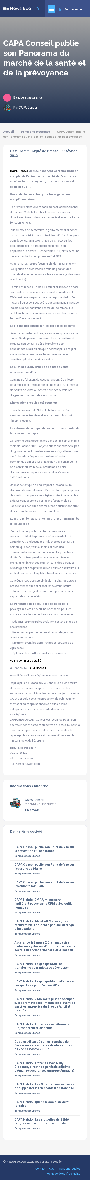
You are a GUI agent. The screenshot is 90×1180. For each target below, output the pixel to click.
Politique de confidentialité (63, 1173)
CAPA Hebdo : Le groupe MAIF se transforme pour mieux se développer (41, 965)
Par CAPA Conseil (25, 107)
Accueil (8, 131)
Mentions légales (69, 1168)
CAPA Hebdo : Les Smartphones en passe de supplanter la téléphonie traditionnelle (44, 1086)
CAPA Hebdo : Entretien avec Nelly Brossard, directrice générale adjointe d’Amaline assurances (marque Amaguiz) (44, 1066)
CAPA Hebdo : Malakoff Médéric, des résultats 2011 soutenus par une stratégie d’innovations (44, 924)
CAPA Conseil (19, 171)
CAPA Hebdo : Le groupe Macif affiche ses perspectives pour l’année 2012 (44, 983)
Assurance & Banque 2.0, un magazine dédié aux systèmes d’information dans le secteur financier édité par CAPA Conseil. (44, 946)
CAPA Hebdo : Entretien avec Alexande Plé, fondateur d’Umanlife (41, 1026)
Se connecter (73, 9)
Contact (40, 1168)
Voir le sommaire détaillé (25, 660)
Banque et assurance (35, 131)
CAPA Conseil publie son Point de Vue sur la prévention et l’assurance (44, 849)
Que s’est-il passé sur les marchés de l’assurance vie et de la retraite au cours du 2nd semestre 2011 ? (43, 1045)
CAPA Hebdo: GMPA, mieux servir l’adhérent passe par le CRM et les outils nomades (43, 903)
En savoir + (33, 810)
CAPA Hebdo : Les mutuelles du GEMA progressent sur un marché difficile (41, 1121)
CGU (52, 1168)
